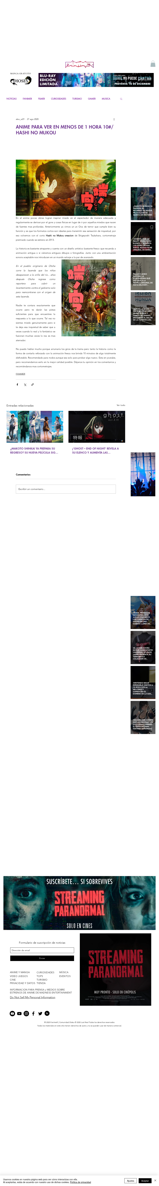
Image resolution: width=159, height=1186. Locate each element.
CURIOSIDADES (58, 98)
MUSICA (106, 98)
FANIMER (27, 98)
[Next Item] (150, 474)
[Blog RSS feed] (47, 1013)
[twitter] (40, 1013)
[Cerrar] (155, 1181)
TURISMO (77, 98)
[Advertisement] (79, 35)
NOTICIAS (12, 98)
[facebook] (33, 1013)
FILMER (41, 98)
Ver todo (121, 405)
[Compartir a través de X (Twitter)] (24, 384)
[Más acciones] (114, 119)
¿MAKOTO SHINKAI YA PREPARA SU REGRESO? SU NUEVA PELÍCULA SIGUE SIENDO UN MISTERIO (34, 450)
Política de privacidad (80, 1182)
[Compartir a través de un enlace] (32, 384)
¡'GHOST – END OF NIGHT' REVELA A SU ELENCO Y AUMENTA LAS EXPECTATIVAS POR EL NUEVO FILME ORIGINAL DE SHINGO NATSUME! (95, 450)
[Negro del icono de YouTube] (19, 1013)
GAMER (92, 98)
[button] (153, 64)
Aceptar (145, 1180)
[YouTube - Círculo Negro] (12, 1013)
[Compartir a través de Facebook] (17, 384)
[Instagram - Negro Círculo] (26, 1013)
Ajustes (130, 1180)
